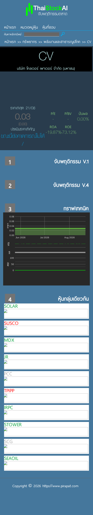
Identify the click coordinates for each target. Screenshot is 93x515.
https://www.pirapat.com (60, 485)
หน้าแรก (10, 27)
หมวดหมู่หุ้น (29, 27)
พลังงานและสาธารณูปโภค (62, 41)
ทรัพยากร (30, 41)
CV (89, 41)
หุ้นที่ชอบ (49, 27)
